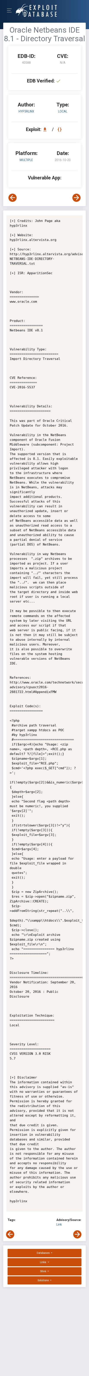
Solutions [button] (43, 1280)
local (62, 111)
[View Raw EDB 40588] (60, 129)
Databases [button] (43, 1252)
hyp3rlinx (26, 111)
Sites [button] (43, 1271)
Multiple (26, 160)
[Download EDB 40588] (46, 129)
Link (59, 1224)
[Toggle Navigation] (11, 10)
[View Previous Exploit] (12, 198)
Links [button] (43, 1262)
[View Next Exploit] (76, 198)
